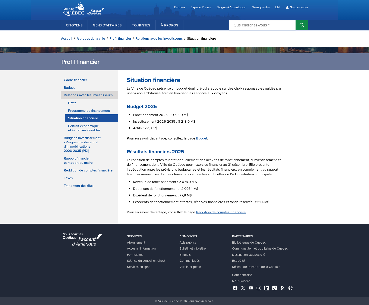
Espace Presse (201, 7)
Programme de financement (89, 110)
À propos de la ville (91, 38)
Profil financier (120, 38)
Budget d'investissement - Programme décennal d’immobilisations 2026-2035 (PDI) (82, 144)
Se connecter (299, 7)
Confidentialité (242, 275)
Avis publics (188, 242)
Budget (69, 87)
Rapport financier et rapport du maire (78, 160)
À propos (169, 25)
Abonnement (136, 242)
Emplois (179, 7)
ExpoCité (238, 260)
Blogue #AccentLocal (231, 7)
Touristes (141, 25)
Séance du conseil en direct (146, 260)
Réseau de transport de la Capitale (256, 266)
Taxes (68, 178)
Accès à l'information (141, 248)
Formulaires (135, 254)
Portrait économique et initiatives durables (84, 127)
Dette (72, 102)
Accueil (66, 38)
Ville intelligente (190, 266)
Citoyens (74, 25)
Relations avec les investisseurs (159, 38)
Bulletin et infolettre (193, 248)
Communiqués (190, 260)
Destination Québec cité (248, 254)
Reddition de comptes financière (88, 170)
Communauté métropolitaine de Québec (260, 248)
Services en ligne (138, 266)
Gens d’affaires (107, 25)
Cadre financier (75, 79)
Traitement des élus (78, 185)
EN (277, 6)
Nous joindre (261, 7)
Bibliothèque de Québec (249, 242)
